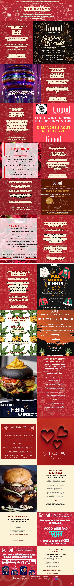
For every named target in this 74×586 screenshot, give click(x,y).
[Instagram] (54, 579)
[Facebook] (56, 579)
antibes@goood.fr (49, 579)
